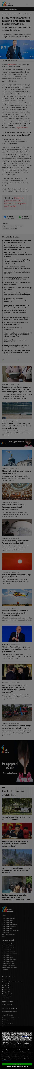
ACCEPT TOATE (17, 1064)
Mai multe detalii (25, 1036)
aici (17, 1043)
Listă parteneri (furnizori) (6, 1060)
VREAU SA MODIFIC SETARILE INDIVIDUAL (17, 1066)
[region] (17, 1047)
